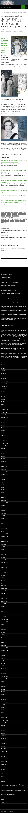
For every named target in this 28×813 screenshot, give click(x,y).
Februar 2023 (4, 466)
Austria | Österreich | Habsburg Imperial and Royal (12, 287)
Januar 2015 (3, 699)
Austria (2, 776)
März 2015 (3, 697)
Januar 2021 (3, 531)
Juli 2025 (3, 391)
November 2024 (4, 412)
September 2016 (4, 655)
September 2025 (4, 386)
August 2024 (3, 420)
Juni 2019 (3, 577)
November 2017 (4, 621)
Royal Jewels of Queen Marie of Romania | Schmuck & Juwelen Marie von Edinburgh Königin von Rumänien (13, 344)
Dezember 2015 (4, 676)
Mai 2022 (3, 489)
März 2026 (3, 373)
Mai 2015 (3, 691)
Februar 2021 (4, 528)
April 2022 (3, 492)
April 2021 (3, 523)
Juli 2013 (3, 730)
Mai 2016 (3, 663)
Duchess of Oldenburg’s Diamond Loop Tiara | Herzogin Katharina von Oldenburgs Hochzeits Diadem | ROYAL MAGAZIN (14, 335)
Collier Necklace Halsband (7, 279)
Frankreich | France (5, 277)
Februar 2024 (4, 435)
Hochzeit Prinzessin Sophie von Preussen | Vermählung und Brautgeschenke (14, 230)
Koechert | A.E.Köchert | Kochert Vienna (10, 13)
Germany (3, 781)
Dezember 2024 (4, 409)
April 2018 (3, 611)
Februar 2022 (4, 497)
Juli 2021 (3, 515)
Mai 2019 (3, 580)
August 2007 (3, 756)
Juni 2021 (3, 518)
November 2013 (4, 720)
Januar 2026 (3, 378)
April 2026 (3, 370)
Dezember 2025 (4, 381)
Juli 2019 (3, 575)
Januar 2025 (3, 407)
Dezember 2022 (4, 471)
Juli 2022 (3, 484)
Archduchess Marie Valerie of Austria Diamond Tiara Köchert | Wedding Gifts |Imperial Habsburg (13, 307)
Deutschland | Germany (6, 274)
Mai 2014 (3, 709)
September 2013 (4, 725)
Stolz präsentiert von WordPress (7, 811)
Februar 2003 (4, 764)
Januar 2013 (3, 741)
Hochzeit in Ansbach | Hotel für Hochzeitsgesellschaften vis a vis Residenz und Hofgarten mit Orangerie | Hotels (14, 784)
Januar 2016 (3, 673)
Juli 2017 (3, 632)
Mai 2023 (3, 458)
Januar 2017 (3, 645)
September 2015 (4, 684)
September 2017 (4, 627)
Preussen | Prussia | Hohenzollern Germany (12, 16)
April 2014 (3, 712)
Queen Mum (3, 797)
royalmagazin (12, 31)
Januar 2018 (3, 616)
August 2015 (3, 686)
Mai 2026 (3, 368)
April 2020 (3, 554)
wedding (4, 222)
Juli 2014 (3, 704)
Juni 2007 (3, 759)
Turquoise (22, 220)
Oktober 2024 (4, 414)
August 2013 (3, 728)
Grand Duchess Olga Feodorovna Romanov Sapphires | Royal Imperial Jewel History (14, 357)
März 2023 (3, 464)
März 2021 (3, 526)
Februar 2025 (4, 404)
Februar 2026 (4, 376)
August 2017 (3, 629)
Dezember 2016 (4, 647)
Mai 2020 (3, 552)
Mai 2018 (3, 608)
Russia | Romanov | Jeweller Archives (9, 282)
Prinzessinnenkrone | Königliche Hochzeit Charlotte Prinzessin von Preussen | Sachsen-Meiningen (14, 337)
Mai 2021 (3, 520)
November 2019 (4, 564)
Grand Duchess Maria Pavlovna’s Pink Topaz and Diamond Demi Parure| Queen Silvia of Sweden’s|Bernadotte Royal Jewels (14, 314)
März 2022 (3, 495)
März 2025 (3, 401)
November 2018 (4, 596)
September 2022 (4, 479)
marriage (14, 214)
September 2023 (4, 448)
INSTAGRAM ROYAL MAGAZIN (8, 794)
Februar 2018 (4, 614)
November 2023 (4, 443)
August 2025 (3, 388)
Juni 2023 (3, 456)
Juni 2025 (3, 394)
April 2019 (3, 583)
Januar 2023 (3, 469)
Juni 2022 (3, 487)
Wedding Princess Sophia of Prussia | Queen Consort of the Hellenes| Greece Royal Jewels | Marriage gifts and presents (5, 45)
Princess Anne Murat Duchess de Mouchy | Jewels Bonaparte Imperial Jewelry (13, 237)
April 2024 (3, 430)
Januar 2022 (3, 500)
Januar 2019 (3, 590)
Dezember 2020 (4, 533)
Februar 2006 (4, 761)
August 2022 (3, 482)
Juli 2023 (3, 453)
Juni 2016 (3, 660)
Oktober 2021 (4, 508)
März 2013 (3, 738)
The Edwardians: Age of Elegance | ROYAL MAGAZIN (12, 329)
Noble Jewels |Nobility (6, 271)
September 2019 (4, 570)
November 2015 (4, 678)
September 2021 (4, 510)
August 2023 (3, 451)
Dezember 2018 (4, 593)
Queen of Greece (5, 220)
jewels (5, 60)
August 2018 (3, 603)
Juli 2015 (3, 689)
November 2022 (4, 474)
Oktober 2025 (4, 383)
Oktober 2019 (4, 567)
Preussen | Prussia (9, 15)
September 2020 (4, 541)
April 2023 (3, 461)
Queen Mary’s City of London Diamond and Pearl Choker (13, 310)
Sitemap (2, 802)
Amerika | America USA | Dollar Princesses (10, 293)
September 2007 (4, 753)
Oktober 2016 (4, 653)
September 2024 (4, 417)
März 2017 (3, 640)
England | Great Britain (6, 12)
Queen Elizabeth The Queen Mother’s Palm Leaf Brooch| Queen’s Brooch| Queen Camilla (13, 319)
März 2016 (3, 668)
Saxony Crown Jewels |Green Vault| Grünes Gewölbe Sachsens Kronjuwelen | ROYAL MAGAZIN (14, 347)
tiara (17, 220)
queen (25, 219)
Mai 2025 (3, 396)
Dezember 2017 (4, 619)
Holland (2, 787)
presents (9, 215)
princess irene (16, 215)
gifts (11, 212)
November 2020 (4, 536)
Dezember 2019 (4, 562)
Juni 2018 (3, 606)
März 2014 (3, 715)
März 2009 (3, 748)
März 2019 (3, 585)
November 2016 (4, 650)
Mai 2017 (3, 637)
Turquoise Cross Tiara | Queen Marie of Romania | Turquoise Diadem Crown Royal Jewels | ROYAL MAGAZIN (13, 341)
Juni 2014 (3, 707)
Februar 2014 (4, 717)
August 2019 (3, 572)
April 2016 (3, 665)
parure (3, 215)
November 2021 (4, 505)
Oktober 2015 (4, 681)
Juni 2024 (3, 425)
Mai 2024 (3, 427)
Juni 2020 (3, 549)
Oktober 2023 (4, 445)
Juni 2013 (3, 733)
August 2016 (3, 658)
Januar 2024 (3, 438)
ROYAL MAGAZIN (6, 7)
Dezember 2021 (4, 502)
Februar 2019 (4, 588)
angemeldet (8, 248)
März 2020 (3, 557)
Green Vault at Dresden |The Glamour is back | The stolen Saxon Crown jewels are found (14, 350)
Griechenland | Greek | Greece (19, 12)
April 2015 (3, 694)
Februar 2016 (4, 671)
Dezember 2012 (4, 743)
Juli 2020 (3, 546)
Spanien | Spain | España (17, 16)
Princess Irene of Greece (7, 217)
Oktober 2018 (4, 598)
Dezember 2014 (4, 702)
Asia (2, 773)
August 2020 (3, 544)
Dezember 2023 (4, 440)
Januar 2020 (3, 559)
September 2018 (4, 601)
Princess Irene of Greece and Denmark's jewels (12, 219)
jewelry (3, 214)
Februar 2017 (4, 642)
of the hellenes (22, 214)
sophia (12, 220)
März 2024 (3, 432)
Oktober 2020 (4, 539)
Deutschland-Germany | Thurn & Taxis (9, 290)
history (16, 212)
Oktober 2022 (4, 476)
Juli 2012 (3, 746)
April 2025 (3, 399)
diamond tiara (5, 212)
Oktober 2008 (4, 751)
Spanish (2, 804)
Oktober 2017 (4, 624)
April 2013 (3, 735)
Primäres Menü (26, 7)
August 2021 (3, 513)
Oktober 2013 (4, 722)
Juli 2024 (3, 422)
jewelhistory (23, 212)
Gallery (2, 778)
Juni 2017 (3, 634)
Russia (2, 799)
